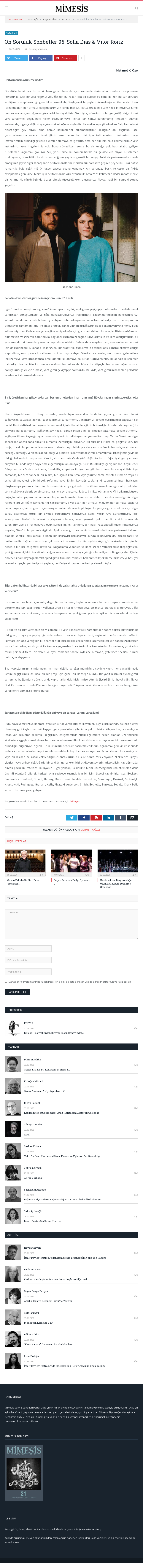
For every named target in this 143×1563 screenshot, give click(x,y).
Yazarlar (11, 33)
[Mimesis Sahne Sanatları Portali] (71, 7)
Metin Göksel (32, 1103)
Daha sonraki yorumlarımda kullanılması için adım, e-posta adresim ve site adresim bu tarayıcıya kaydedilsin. (70, 981)
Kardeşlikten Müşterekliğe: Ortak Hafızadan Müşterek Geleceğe (116, 883)
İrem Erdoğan (32, 1356)
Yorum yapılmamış (38, 49)
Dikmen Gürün (32, 1059)
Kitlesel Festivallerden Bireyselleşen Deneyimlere (54, 1033)
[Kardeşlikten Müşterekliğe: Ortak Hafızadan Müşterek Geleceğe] (118, 863)
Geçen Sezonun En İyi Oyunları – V (44, 1091)
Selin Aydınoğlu (33, 1211)
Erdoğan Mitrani (33, 1081)
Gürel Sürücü (31, 1312)
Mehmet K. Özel (90, 829)
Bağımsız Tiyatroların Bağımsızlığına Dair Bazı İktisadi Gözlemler (62, 1199)
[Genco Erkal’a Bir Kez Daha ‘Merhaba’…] (25, 863)
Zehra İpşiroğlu (33, 1168)
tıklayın (75, 801)
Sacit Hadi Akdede (35, 1189)
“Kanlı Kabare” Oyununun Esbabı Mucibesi (48, 1344)
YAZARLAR (13, 1046)
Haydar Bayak (32, 1247)
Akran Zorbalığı (33, 1178)
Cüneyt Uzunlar (33, 1124)
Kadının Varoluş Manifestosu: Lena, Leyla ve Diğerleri (55, 1279)
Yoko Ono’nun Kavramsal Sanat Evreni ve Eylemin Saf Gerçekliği (62, 1156)
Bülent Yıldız (31, 1334)
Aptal (27, 1134)
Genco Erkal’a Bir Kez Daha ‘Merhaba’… (47, 1069)
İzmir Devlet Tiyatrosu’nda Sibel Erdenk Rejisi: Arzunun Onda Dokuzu (64, 1366)
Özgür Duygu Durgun (36, 1291)
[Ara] (136, 8)
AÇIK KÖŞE (13, 1235)
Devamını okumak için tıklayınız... (23, 1421)
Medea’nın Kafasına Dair (38, 1322)
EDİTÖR (28, 1023)
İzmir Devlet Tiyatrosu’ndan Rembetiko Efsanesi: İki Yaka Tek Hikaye (65, 1257)
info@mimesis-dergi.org (87, 1529)
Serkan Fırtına (32, 1146)
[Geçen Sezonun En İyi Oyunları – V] (71, 863)
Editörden (15, 1010)
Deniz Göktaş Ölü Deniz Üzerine (42, 1221)
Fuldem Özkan (32, 1269)
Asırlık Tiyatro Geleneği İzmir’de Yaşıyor (48, 1301)
